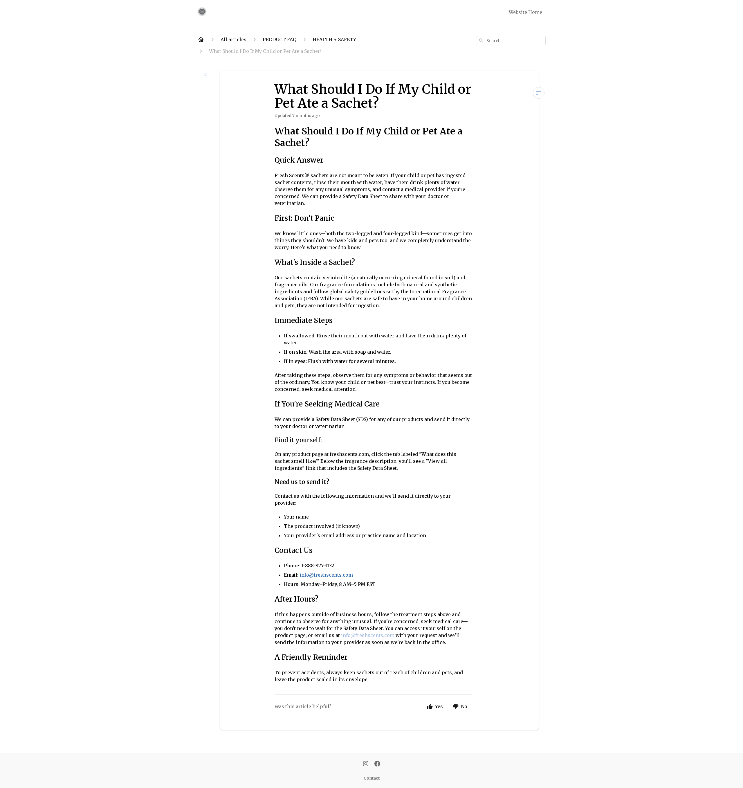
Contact (372, 778)
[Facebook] (377, 764)
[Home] (200, 39)
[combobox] (511, 40)
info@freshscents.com (367, 635)
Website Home (525, 12)
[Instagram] (365, 764)
